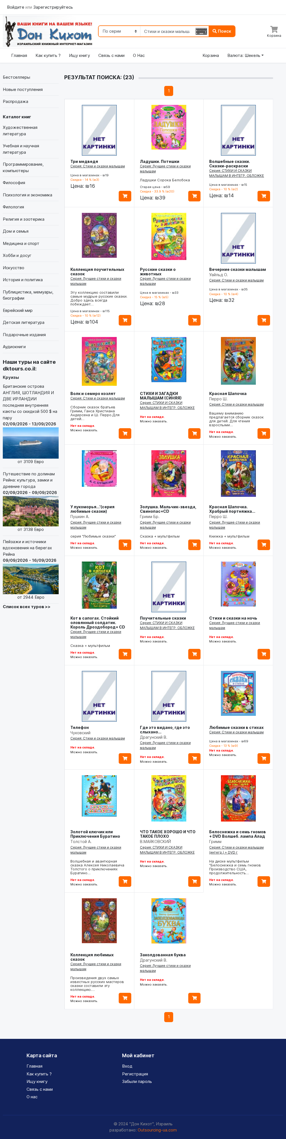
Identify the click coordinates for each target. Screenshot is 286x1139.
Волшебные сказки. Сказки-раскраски (229, 163)
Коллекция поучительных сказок (97, 271)
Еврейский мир (18, 310)
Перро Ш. (218, 398)
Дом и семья (15, 231)
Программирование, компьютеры (23, 167)
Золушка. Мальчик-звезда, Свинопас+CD (168, 509)
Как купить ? (48, 55)
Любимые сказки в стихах (236, 727)
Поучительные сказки (163, 618)
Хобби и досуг (17, 255)
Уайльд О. (218, 274)
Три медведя (84, 161)
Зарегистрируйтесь (53, 7)
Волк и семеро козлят (93, 393)
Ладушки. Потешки (159, 161)
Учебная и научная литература (21, 149)
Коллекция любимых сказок (92, 957)
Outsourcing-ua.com (157, 1130)
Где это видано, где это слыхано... (165, 729)
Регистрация (135, 1074)
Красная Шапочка (228, 393)
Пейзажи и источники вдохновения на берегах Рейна (29, 569)
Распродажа (15, 101)
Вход (127, 1066)
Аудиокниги (14, 346)
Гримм (215, 841)
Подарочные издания (24, 334)
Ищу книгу (79, 55)
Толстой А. (81, 841)
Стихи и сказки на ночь (233, 618)
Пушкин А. (79, 516)
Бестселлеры (16, 77)
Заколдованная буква (163, 954)
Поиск (224, 31)
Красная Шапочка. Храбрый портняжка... (232, 509)
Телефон (79, 727)
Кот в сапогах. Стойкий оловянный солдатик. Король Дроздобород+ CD (97, 622)
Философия (14, 182)
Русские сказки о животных (158, 271)
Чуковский (80, 732)
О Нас (139, 55)
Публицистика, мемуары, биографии (28, 295)
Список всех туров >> (27, 606)
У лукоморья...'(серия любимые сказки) (92, 509)
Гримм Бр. (149, 516)
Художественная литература (20, 130)
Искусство (13, 267)
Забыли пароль (137, 1081)
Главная (19, 55)
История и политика (23, 279)
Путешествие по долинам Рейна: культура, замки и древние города (30, 501)
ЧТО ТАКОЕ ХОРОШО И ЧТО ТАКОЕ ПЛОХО (168, 834)
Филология (13, 207)
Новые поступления (23, 89)
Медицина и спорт (21, 243)
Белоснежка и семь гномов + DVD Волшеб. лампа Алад (237, 834)
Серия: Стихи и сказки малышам (97, 166)
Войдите (16, 7)
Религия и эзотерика (23, 219)
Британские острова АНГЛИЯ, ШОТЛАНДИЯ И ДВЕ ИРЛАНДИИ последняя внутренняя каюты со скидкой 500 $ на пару (30, 424)
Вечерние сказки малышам (237, 269)
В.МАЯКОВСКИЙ (155, 841)
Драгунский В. (153, 737)
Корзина (210, 55)
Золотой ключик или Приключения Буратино (95, 834)
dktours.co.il (19, 368)
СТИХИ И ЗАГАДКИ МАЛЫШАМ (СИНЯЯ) (161, 395)
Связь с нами (111, 55)
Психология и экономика (27, 195)
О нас (32, 1096)
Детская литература (23, 322)
